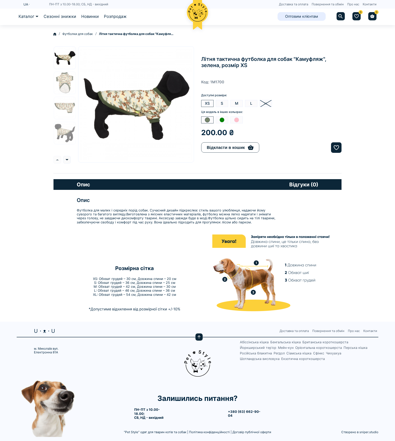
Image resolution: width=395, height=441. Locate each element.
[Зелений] (222, 119)
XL (266, 103)
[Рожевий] (236, 119)
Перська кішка (355, 348)
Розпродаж (115, 16)
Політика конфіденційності (209, 432)
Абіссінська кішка (254, 342)
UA (25, 4)
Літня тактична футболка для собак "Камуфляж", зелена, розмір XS (137, 34)
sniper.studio (368, 432)
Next (67, 159)
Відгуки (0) (303, 184)
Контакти (369, 4)
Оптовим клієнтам (301, 16)
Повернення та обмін (328, 4)
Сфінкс (318, 353)
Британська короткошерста (325, 342)
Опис (83, 184)
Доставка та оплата (293, 4)
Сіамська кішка (298, 353)
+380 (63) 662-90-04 (244, 414)
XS (207, 103)
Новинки (90, 16)
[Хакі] (207, 119)
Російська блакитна (256, 353)
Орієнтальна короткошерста (318, 348)
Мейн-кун (286, 348)
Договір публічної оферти (251, 432)
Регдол (279, 353)
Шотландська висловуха (260, 359)
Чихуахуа (333, 353)
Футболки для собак (77, 34)
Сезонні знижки (60, 16)
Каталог (26, 16)
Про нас (353, 4)
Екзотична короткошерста (303, 359)
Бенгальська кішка (285, 342)
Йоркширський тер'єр (258, 348)
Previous (57, 159)
